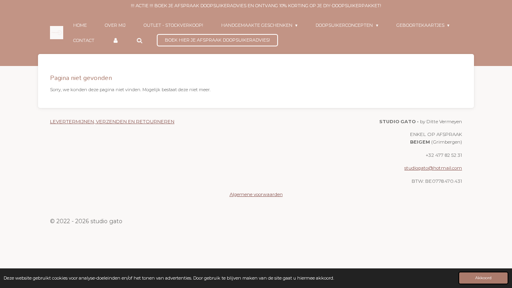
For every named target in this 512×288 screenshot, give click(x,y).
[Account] (115, 40)
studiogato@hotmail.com (433, 168)
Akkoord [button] (483, 277)
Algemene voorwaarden (256, 194)
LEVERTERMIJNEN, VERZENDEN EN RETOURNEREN (112, 121)
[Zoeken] (139, 40)
